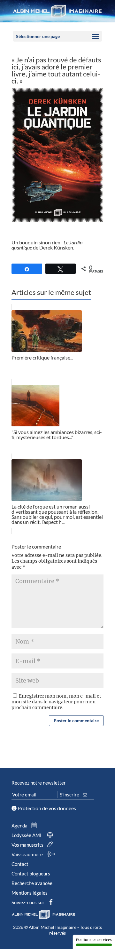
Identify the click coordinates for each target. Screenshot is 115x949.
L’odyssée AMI (27, 835)
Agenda (20, 825)
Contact (20, 864)
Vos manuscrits (28, 845)
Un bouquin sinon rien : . (47, 244)
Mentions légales (30, 893)
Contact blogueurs (31, 873)
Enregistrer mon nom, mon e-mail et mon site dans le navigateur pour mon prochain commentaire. (56, 701)
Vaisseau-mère (28, 854)
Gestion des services (94, 939)
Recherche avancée (32, 883)
